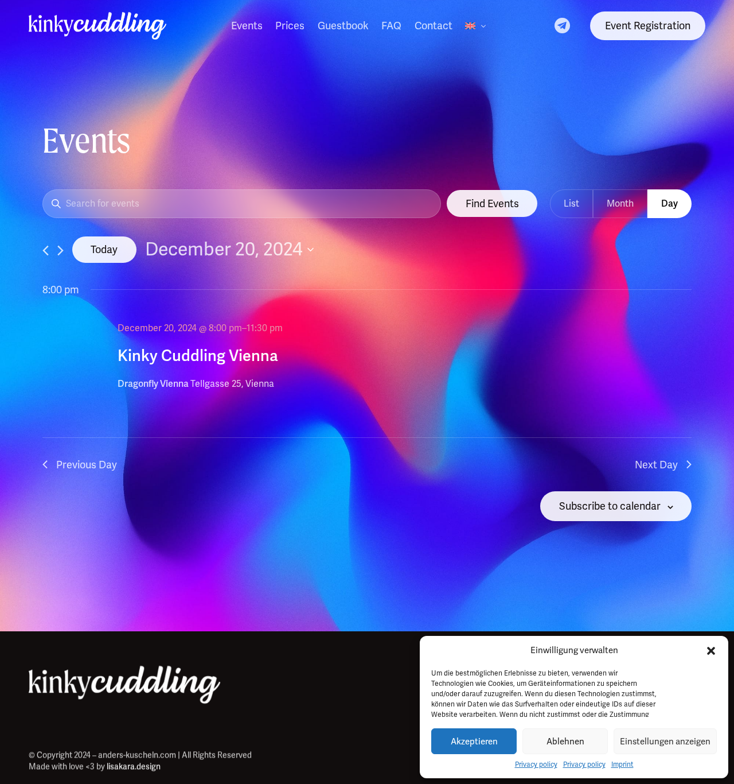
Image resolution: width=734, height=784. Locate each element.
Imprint (622, 764)
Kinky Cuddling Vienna (198, 356)
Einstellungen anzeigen (665, 741)
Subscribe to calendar (610, 506)
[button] (711, 651)
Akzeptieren (474, 741)
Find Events (492, 203)
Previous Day (86, 464)
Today (104, 249)
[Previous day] (45, 250)
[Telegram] (562, 24)
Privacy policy (536, 764)
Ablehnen (565, 741)
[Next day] (60, 250)
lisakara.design (134, 766)
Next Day (656, 464)
